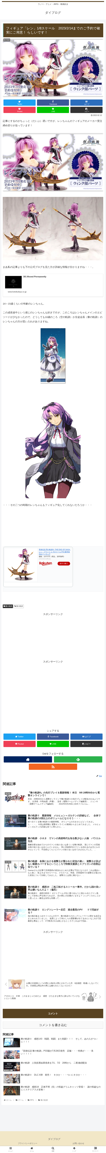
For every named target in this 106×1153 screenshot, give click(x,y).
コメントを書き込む (53, 1025)
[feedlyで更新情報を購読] (78, 759)
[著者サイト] (28, 759)
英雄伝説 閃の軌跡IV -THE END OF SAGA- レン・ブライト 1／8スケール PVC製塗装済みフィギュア (54, 552)
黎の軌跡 (8, 606)
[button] (98, 589)
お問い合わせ (78, 1143)
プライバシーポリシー (27, 1143)
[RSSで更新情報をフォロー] (53, 767)
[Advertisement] (53, 635)
